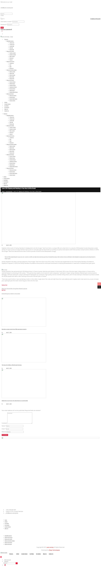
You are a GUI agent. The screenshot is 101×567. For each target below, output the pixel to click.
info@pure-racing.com (7, 7)
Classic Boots (12, 101)
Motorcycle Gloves (10, 80)
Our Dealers (6, 107)
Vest (10, 65)
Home (6, 520)
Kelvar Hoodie (12, 75)
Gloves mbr (11, 50)
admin (4, 245)
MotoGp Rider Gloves (13, 92)
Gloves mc (11, 68)
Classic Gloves (12, 82)
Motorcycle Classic (10, 61)
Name (4, 426)
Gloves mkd (11, 79)
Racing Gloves (12, 89)
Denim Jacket (12, 72)
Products (6, 39)
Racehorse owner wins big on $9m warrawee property (14, 329)
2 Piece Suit (11, 44)
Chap (10, 67)
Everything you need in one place (8, 292)
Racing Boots (12, 97)
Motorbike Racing (10, 41)
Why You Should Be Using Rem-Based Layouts (11, 287)
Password (4, 24)
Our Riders (6, 106)
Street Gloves (12, 90)
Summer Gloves (12, 85)
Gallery (5, 102)
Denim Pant (11, 73)
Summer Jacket (12, 55)
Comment (4, 423)
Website (4, 432)
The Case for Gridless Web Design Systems (12, 365)
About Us (6, 109)
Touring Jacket (12, 53)
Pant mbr (11, 48)
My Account (7, 560)
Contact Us (6, 111)
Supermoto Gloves (13, 87)
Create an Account (95, 19)
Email (4, 429)
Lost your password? (6, 29)
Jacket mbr (11, 46)
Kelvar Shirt (11, 77)
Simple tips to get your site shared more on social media (15, 401)
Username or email (6, 21)
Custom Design (7, 104)
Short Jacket (12, 56)
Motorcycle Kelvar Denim (11, 70)
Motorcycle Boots (10, 94)
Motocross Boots (12, 96)
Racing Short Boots (13, 99)
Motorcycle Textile (10, 51)
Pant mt (10, 60)
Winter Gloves (12, 84)
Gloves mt (11, 58)
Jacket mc (11, 63)
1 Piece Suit (11, 43)
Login (2, 27)
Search (6, 561)
